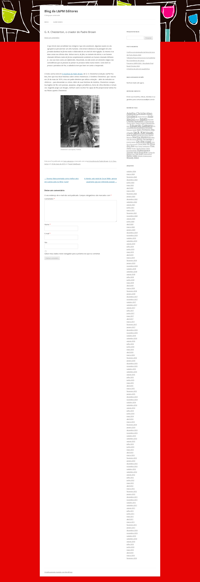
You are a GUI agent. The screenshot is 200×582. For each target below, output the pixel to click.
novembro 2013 (132, 433)
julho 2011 (130, 511)
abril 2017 (130, 319)
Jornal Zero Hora (142, 135)
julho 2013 (130, 444)
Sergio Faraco (141, 148)
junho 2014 (130, 413)
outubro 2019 (131, 238)
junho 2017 (130, 313)
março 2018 (131, 288)
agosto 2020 (131, 219)
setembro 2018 (132, 272)
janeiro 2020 (131, 230)
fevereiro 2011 (132, 525)
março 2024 (131, 174)
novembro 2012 (132, 466)
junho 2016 (130, 347)
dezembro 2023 (132, 180)
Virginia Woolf (147, 154)
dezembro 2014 (132, 397)
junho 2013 (130, 447)
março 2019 (131, 258)
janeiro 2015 (131, 394)
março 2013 (131, 455)
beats (143, 119)
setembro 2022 (132, 202)
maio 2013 (130, 450)
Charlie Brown (149, 121)
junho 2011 (130, 514)
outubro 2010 (131, 536)
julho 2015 (130, 377)
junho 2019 (130, 249)
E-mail (47, 233)
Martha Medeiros (141, 137)
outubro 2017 (131, 302)
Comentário (49, 199)
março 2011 (131, 522)
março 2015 (131, 388)
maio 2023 (130, 185)
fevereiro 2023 (132, 194)
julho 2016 (130, 344)
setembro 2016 (132, 338)
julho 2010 (130, 544)
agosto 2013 (131, 441)
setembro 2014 (132, 405)
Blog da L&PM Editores (61, 11)
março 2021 (131, 210)
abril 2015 (130, 386)
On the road (143, 141)
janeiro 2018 (131, 294)
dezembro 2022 (132, 199)
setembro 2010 (132, 539)
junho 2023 (130, 182)
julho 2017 (130, 310)
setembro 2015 (132, 372)
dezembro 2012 (132, 464)
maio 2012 (130, 483)
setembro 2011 (132, 505)
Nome (47, 224)
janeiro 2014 (131, 427)
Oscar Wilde (142, 144)
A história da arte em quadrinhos (138, 69)
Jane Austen (132, 135)
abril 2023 (130, 188)
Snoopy (130, 152)
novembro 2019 (132, 235)
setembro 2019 (132, 241)
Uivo (133, 154)
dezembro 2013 (132, 430)
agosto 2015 (131, 375)
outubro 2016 (131, 336)
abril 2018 (130, 285)
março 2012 (131, 489)
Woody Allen (133, 157)
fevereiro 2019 (132, 260)
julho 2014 (130, 411)
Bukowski (150, 119)
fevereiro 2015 (132, 391)
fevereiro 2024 (132, 177)
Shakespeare (143, 150)
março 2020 (131, 227)
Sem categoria (68, 161)
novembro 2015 (132, 366)
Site (45, 242)
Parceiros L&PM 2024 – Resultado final (140, 63)
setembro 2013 (132, 439)
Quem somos (57, 22)
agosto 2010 (131, 541)
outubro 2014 (131, 402)
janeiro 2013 (131, 461)
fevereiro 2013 (132, 458)
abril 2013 (130, 452)
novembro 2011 (132, 500)
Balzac (137, 119)
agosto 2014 (131, 408)
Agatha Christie (136, 113)
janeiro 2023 (131, 196)
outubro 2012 (131, 469)
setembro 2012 (132, 472)
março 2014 (131, 422)
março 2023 (131, 191)
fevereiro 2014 (132, 425)
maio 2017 (130, 316)
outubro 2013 (131, 436)
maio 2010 (130, 550)
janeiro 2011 (131, 528)
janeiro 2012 (131, 494)
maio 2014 (130, 416)
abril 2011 (130, 519)
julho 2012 (130, 477)
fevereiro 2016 (132, 358)
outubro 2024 (131, 171)
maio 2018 (130, 283)
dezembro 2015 (132, 363)
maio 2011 (130, 516)
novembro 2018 (132, 266)
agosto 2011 (131, 508)
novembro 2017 (132, 299)
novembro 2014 (132, 400)
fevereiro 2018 (132, 291)
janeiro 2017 (131, 327)
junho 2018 (130, 280)
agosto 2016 (131, 341)
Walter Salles (132, 156)
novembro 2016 (132, 333)
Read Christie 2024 (133, 66)
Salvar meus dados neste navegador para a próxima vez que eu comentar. (72, 254)
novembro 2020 (132, 216)
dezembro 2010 (132, 530)
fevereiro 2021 (132, 213)
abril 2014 (130, 419)
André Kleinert (142, 116)
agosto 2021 (131, 205)
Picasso (134, 148)
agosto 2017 (131, 308)
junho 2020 (130, 221)
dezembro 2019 (132, 233)
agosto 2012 (131, 475)
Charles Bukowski (135, 121)
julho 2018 (130, 277)
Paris (136, 146)
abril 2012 (130, 486)
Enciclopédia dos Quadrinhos (141, 127)
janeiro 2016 (131, 361)
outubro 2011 (131, 503)
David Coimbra (141, 123)
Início (46, 22)
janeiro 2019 (131, 263)
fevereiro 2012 (132, 491)
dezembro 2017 (132, 297)
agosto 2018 (131, 274)
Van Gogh (139, 154)
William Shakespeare (145, 156)
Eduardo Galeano (141, 125)
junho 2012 (130, 480)
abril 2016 (130, 352)
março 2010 (131, 555)
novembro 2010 (132, 533)
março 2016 (131, 355)
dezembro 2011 (132, 497)
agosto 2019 (131, 244)
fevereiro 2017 (132, 324)
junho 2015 (130, 380)
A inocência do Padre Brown (98, 161)
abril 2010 (130, 553)
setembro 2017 (132, 305)
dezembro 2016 (132, 330)
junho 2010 (130, 547)
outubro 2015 (131, 369)
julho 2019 (130, 246)
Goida (134, 130)
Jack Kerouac (143, 132)
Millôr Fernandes (144, 139)
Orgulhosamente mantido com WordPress (58, 572)
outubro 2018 (131, 269)
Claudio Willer (131, 123)
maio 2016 (130, 349)
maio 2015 (130, 383)
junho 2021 (130, 208)
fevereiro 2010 (132, 558)
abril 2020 (130, 224)
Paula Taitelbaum (74, 164)
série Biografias (141, 152)
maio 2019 (130, 252)
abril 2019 (130, 255)
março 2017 (131, 322)
